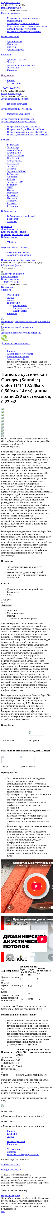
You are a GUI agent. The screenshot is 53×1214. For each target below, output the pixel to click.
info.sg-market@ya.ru (11, 8)
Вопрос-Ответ (20, 305)
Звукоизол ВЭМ (15, 182)
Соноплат (12, 176)
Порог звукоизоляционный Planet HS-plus (28, 134)
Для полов (12, 44)
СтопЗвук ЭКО (14, 160)
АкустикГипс (14, 152)
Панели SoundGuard (17, 104)
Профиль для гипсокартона (15, 234)
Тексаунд (11, 168)
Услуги (10, 62)
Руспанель (12, 195)
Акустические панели (18, 252)
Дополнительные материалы (21, 29)
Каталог (11, 1131)
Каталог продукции (11, 13)
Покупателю (7, 75)
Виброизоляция (9, 237)
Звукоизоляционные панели (15, 98)
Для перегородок (15, 49)
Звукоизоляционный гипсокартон (18, 119)
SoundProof (12, 184)
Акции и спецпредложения (21, 65)
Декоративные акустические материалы (27, 26)
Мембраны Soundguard (18, 114)
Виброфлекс (13, 218)
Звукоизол (12, 166)
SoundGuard (13, 144)
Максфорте (12, 192)
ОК (3, 1211)
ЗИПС (10, 187)
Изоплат (11, 190)
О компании (13, 67)
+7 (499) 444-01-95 (10, 2)
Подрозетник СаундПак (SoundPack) (25, 129)
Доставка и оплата (16, 59)
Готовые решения (10, 36)
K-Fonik (11, 179)
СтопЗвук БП (13, 158)
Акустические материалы (14, 247)
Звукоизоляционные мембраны (16, 109)
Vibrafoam (12, 242)
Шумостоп (12, 206)
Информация (13, 302)
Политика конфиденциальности (23, 1154)
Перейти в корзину (10, 1195)
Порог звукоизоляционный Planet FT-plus (27, 132)
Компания (6, 54)
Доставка (11, 1152)
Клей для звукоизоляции (13, 232)
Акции (10, 300)
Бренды (5, 139)
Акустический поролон (19, 255)
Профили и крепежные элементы (24, 31)
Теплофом (12, 200)
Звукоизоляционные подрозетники (18, 121)
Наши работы (20, 311)
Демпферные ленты (11, 229)
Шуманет (11, 203)
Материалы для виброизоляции (23, 23)
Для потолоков (14, 41)
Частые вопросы (15, 83)
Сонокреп (12, 221)
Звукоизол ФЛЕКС (16, 171)
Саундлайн (12, 198)
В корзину (6, 605)
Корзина (11, 80)
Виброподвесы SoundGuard (21, 216)
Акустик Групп (15, 150)
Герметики (6, 226)
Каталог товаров (9, 276)
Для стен (11, 47)
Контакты (12, 70)
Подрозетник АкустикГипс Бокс (23, 126)
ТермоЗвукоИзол (15, 155)
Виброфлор (13, 174)
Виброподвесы (8, 211)
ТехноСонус (13, 147)
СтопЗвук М (13, 163)
